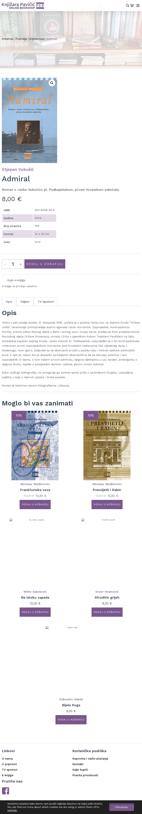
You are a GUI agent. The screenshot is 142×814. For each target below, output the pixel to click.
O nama (7, 758)
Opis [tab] (9, 301)
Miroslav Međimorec (35, 484)
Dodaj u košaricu (44, 263)
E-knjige (7, 775)
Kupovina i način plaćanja (90, 758)
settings (12, 810)
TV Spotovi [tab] (46, 301)
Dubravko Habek (71, 699)
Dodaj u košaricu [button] (35, 504)
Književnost (37, 39)
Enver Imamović (107, 591)
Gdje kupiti (80, 769)
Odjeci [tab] (24, 301)
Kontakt (78, 764)
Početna (7, 39)
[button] (52, 83)
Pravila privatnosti (85, 775)
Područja (21, 39)
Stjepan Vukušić (18, 169)
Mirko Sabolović (35, 591)
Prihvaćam (121, 807)
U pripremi (9, 764)
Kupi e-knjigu (16, 280)
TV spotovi (9, 769)
